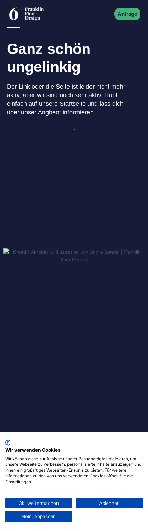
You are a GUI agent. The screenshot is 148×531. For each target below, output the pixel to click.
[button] (100, 13)
